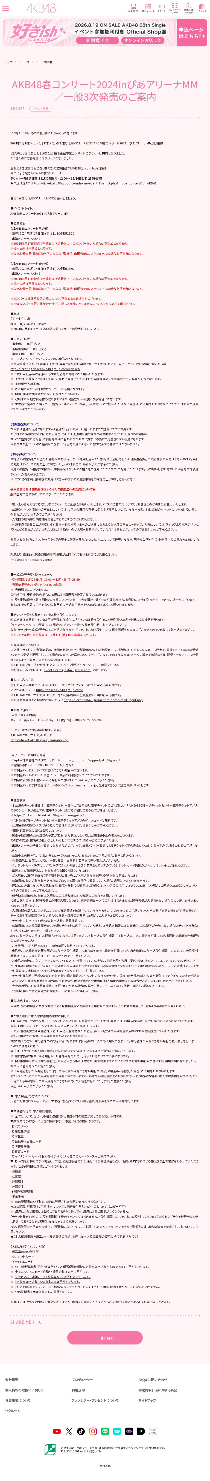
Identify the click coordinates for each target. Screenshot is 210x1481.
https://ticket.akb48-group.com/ (59, 690)
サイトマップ (147, 1400)
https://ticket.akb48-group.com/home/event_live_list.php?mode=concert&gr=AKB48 (94, 183)
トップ (8, 62)
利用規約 (78, 1390)
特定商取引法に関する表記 (157, 1390)
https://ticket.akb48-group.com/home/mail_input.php (103, 700)
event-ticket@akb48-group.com (67, 670)
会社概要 (11, 1379)
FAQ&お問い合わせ (152, 1379)
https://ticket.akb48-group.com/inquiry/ (39, 740)
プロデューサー (82, 1379)
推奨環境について (17, 1400)
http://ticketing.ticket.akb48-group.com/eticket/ (45, 369)
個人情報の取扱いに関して (24, 1390)
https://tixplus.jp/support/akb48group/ (92, 760)
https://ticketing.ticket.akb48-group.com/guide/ (49, 815)
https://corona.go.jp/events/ (31, 559)
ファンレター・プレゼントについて (95, 1400)
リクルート (12, 1410)
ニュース (24, 62)
